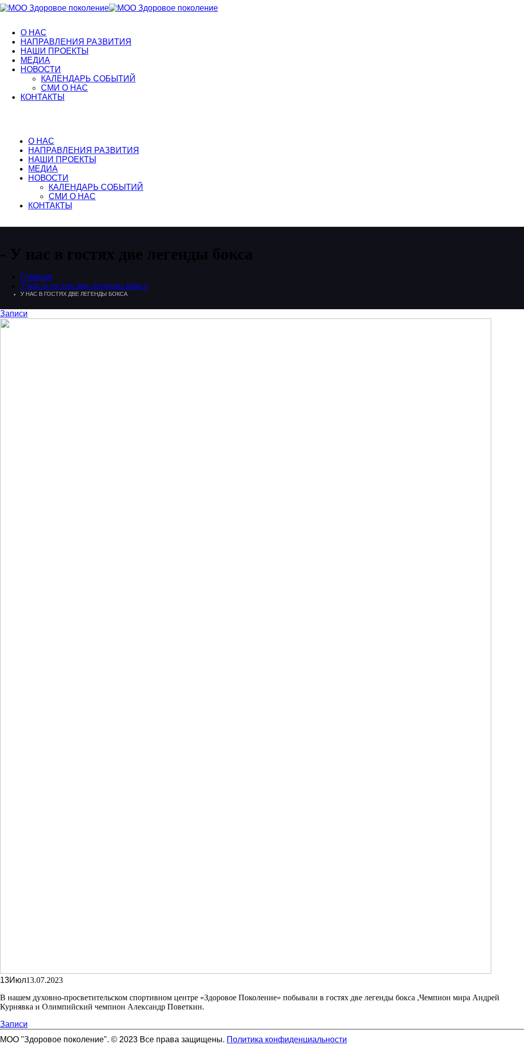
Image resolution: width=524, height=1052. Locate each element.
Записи (14, 313)
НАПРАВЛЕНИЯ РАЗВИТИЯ (76, 41)
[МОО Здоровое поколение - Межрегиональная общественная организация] (109, 8)
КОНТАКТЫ (42, 97)
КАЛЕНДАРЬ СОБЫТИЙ (88, 78)
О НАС (33, 32)
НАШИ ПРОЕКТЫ (54, 51)
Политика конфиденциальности (287, 1039)
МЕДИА (35, 60)
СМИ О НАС (64, 87)
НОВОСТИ (40, 69)
